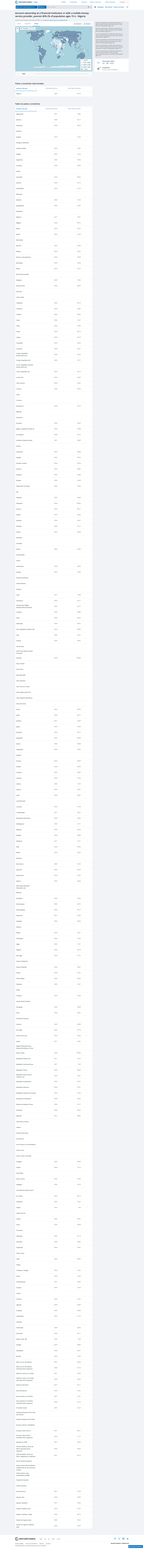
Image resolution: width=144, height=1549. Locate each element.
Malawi (18, 835)
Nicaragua (19, 938)
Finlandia (19, 503)
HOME (63, 2)
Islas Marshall (20, 675)
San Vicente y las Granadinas (26, 1144)
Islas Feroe (19, 669)
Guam (18, 561)
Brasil (18, 269)
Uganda (18, 1305)
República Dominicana (23, 1081)
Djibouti (19, 412)
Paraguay (19, 1007)
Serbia (18, 1167)
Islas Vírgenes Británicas (24, 698)
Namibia (19, 921)
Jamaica (18, 721)
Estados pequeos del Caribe (25, 1419)
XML (107, 63)
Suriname (19, 1230)
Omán (18, 973)
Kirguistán (19, 749)
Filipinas (19, 497)
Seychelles (19, 1173)
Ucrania (18, 1299)
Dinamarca (19, 406)
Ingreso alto (20, 1497)
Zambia (18, 1345)
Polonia (18, 1024)
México (18, 881)
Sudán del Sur (21, 1213)
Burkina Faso (20, 286)
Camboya (19, 303)
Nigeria (18, 94)
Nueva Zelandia (21, 967)
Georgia (18, 526)
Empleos (41, 1543)
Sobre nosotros (110, 2)
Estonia (18, 469)
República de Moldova (23, 1099)
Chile (18, 326)
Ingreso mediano (22, 1503)
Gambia (18, 520)
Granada (19, 543)
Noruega (19, 956)
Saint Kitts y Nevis (22, 1122)
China (18, 331)
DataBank (100, 7)
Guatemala (20, 566)
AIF (45, 1539)
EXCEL (112, 63)
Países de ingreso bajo (23, 1520)
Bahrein (18, 200)
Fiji (17, 492)
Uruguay (19, 1310)
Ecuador (19, 423)
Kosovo (18, 761)
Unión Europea (21, 1486)
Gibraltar (19, 538)
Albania (18, 120)
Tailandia (19, 1236)
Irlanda (18, 641)
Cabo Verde (20, 297)
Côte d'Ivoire (20, 383)
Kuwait (18, 767)
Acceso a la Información (31, 1543)
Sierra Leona (20, 1179)
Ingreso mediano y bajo (24, 1514)
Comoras (19, 349)
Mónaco (19, 892)
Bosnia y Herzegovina (23, 257)
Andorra (19, 131)
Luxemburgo (20, 812)
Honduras (19, 601)
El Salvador (20, 435)
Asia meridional (21, 1391)
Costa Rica (19, 377)
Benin (18, 234)
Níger (18, 944)
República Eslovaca (22, 1087)
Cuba (18, 394)
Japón (18, 727)
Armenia (19, 166)
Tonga (18, 1265)
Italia (18, 715)
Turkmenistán (20, 1282)
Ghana (18, 532)
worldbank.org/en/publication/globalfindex (55, 20)
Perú (17, 1013)
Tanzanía (19, 1242)
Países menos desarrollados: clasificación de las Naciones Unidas (25, 1468)
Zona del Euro (21, 1491)
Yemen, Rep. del (21, 1339)
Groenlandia (20, 555)
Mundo (18, 1356)
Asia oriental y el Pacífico (24, 1396)
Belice (18, 228)
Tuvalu (18, 1293)
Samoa (18, 1127)
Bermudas (19, 240)
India (18, 618)
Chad (18, 320)
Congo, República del (23, 360)
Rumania (19, 1110)
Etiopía (18, 480)
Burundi (19, 291)
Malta (18, 852)
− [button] (17, 31)
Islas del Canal (21, 704)
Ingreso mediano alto (23, 1509)
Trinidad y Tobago (22, 1270)
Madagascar (20, 824)
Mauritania (20, 875)
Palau (18, 990)
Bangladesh (20, 206)
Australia (19, 177)
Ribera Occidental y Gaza (24, 1104)
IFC (49, 1539)
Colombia (19, 343)
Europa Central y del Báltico (25, 1425)
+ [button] (17, 28)
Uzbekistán (20, 1316)
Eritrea (18, 446)
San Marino (20, 1139)
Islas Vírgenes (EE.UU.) (23, 692)
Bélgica (18, 223)
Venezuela (19, 1328)
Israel (18, 709)
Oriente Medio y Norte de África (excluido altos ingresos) (25, 1449)
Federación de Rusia (23, 486)
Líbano (18, 784)
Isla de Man (20, 646)
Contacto (48, 1543)
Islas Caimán (20, 664)
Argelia (18, 154)
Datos (36, 2)
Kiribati (18, 755)
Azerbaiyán (20, 188)
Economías (73, 2)
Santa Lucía (20, 1150)
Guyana (18, 589)
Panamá (19, 996)
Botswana (19, 263)
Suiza (18, 1225)
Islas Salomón (20, 681)
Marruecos (19, 864)
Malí (17, 847)
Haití (17, 595)
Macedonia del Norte (23, 818)
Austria (18, 183)
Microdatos (109, 7)
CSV (103, 63)
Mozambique (20, 910)
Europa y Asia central (23, 1431)
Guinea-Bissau (21, 583)
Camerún (19, 309)
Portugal (19, 1030)
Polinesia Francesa (22, 1018)
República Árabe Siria (23, 1059)
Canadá (18, 314)
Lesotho (19, 772)
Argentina (19, 160)
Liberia (18, 789)
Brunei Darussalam (22, 274)
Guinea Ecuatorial (22, 578)
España (18, 457)
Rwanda (19, 1116)
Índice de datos (119, 7)
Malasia (18, 830)
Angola (18, 137)
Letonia (18, 778)
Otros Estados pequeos (24, 1461)
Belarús (18, 217)
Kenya (18, 744)
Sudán (18, 1207)
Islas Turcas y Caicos (23, 686)
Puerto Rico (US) (21, 1036)
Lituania (19, 807)
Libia (17, 795)
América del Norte (22, 1385)
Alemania (19, 125)
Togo (17, 1259)
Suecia (18, 1219)
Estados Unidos (21, 463)
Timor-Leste (20, 1253)
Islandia (18, 658)
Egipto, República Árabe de (25, 429)
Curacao (19, 400)
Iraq (17, 635)
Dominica (19, 417)
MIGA (53, 1539)
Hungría (19, 612)
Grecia (18, 549)
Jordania (19, 732)
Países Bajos (20, 978)
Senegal (18, 1162)
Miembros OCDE (21, 1442)
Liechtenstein (20, 801)
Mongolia (19, 898)
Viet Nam (19, 1333)
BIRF (41, 1539)
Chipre (18, 337)
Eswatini (19, 475)
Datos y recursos (95, 2)
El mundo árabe (21, 1408)
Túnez (18, 1276)
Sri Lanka (19, 1196)
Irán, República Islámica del (25, 629)
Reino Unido (20, 1053)
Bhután (18, 246)
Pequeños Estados (22, 1480)
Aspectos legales (19, 1543)
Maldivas (19, 841)
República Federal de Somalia (26, 1093)
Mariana (19, 858)
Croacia (18, 389)
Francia (18, 509)
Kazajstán (19, 738)
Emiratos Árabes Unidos (24, 440)
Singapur (19, 1184)
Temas (83, 2)
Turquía (18, 1287)
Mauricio (19, 870)
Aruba (18, 171)
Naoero (18, 927)
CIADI (58, 1539)
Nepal (18, 933)
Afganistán (19, 114)
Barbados (19, 211)
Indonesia (19, 623)
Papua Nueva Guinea (23, 1001)
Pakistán (19, 984)
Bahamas (19, 194)
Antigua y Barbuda (22, 143)
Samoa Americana (22, 1133)
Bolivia (18, 251)
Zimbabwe (19, 1351)
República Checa (21, 1070)
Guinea (18, 572)
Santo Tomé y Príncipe (23, 1156)
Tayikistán (19, 1247)
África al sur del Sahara (24, 1362)
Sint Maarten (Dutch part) (24, 1190)
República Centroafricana (24, 1064)
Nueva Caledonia (22, 961)
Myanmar (19, 915)
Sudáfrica (19, 1202)
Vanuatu (19, 1322)
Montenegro (20, 904)
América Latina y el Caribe (25, 1373)
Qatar (18, 1041)
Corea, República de (23, 372)
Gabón (18, 515)
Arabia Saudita (21, 148)
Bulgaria (19, 280)
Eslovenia (19, 452)
